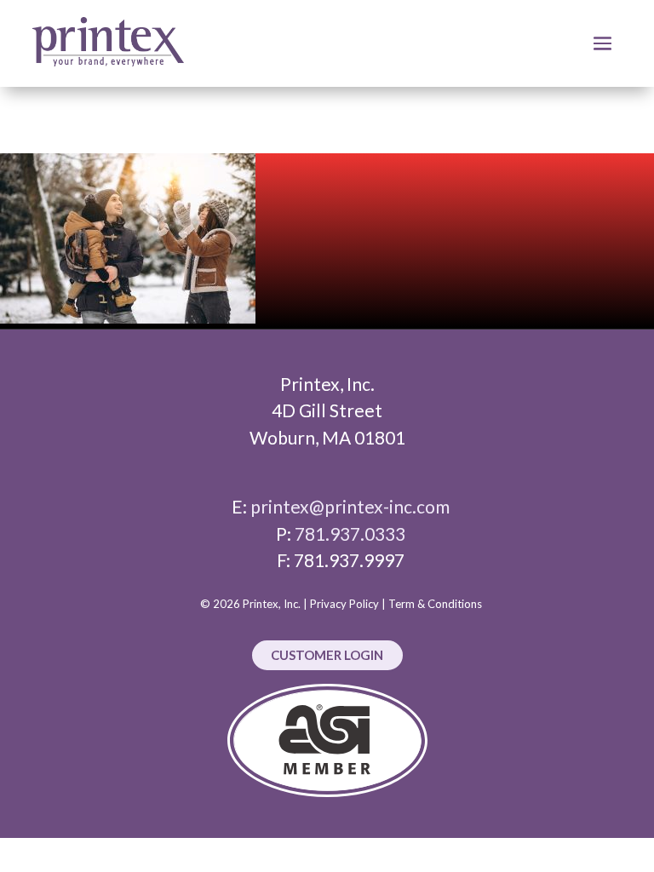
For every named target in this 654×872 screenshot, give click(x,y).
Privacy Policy (344, 604)
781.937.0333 (350, 533)
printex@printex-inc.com (350, 506)
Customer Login (327, 655)
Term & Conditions (435, 604)
